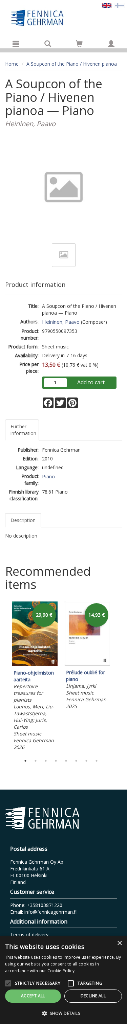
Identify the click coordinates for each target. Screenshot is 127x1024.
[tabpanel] (34, 677)
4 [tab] (55, 760)
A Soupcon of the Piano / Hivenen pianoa (71, 64)
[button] (63, 1013)
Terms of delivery (29, 934)
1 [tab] (25, 760)
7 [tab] (86, 760)
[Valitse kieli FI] (119, 5)
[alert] (63, 980)
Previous (3, 677)
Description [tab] (23, 520)
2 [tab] (35, 760)
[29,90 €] (35, 664)
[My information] (111, 43)
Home (12, 64)
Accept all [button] (33, 996)
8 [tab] (96, 760)
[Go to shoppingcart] (79, 43)
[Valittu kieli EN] (106, 5)
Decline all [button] (93, 996)
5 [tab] (66, 760)
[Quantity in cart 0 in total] (79, 45)
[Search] (47, 43)
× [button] (119, 943)
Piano (48, 476)
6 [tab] (76, 760)
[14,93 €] (87, 664)
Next (118, 677)
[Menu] (16, 43)
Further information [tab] (23, 429)
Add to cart (91, 382)
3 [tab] (45, 760)
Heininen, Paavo (61, 321)
